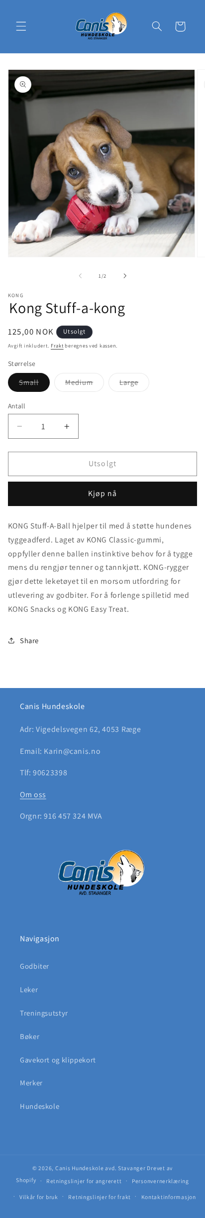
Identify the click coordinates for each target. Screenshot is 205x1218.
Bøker (29, 1036)
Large (134, 384)
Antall (16, 405)
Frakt (57, 345)
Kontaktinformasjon (168, 1197)
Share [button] (29, 640)
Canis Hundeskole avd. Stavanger (101, 1168)
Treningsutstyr (44, 1013)
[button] (20, 26)
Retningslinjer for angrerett (84, 1181)
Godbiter (34, 966)
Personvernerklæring (160, 1181)
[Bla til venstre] (80, 276)
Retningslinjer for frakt (99, 1197)
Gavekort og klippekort (58, 1059)
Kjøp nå (102, 493)
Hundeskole (39, 1106)
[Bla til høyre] (125, 276)
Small (34, 384)
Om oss (33, 794)
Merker (31, 1082)
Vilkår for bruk (38, 1197)
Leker (29, 989)
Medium (84, 384)
